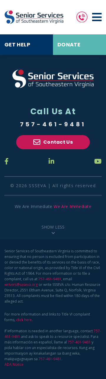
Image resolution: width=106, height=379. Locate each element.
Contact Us (58, 142)
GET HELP (17, 44)
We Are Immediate (72, 206)
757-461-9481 (53, 124)
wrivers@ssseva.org (21, 284)
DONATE (68, 44)
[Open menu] (97, 17)
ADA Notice (14, 364)
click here (24, 319)
